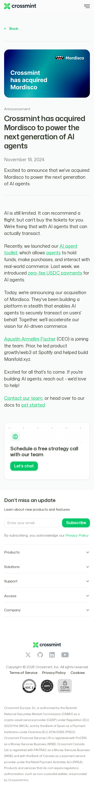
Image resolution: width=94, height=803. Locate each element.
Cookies (77, 672)
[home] (20, 6)
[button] (87, 6)
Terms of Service (23, 672)
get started (33, 405)
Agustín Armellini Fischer (30, 339)
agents (53, 252)
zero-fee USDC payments (55, 273)
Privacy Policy (77, 535)
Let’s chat (24, 466)
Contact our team (23, 398)
